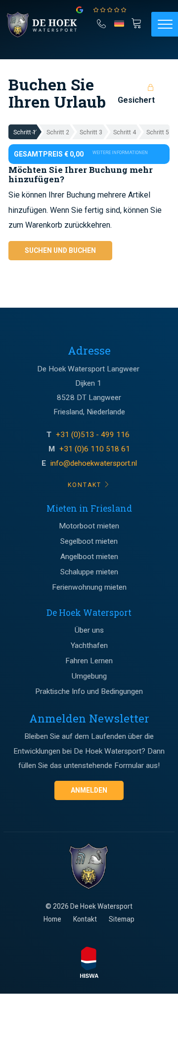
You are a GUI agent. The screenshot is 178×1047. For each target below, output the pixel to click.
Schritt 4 (124, 132)
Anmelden (89, 790)
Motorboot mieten (89, 526)
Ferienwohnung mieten (89, 587)
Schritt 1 (24, 132)
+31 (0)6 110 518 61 (94, 448)
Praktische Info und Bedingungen (89, 691)
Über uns (89, 630)
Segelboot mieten (89, 541)
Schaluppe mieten (89, 571)
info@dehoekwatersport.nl (93, 463)
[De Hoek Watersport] (47, 24)
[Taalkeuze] (119, 26)
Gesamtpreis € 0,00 (81, 154)
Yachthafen (89, 645)
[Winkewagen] (138, 23)
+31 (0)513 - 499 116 (94, 434)
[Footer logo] (89, 866)
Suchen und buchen (60, 250)
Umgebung (89, 676)
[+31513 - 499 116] (101, 22)
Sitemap (121, 919)
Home (52, 919)
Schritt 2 (57, 132)
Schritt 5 (157, 132)
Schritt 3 (91, 132)
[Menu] (164, 24)
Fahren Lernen (89, 660)
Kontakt (85, 919)
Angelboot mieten (89, 556)
